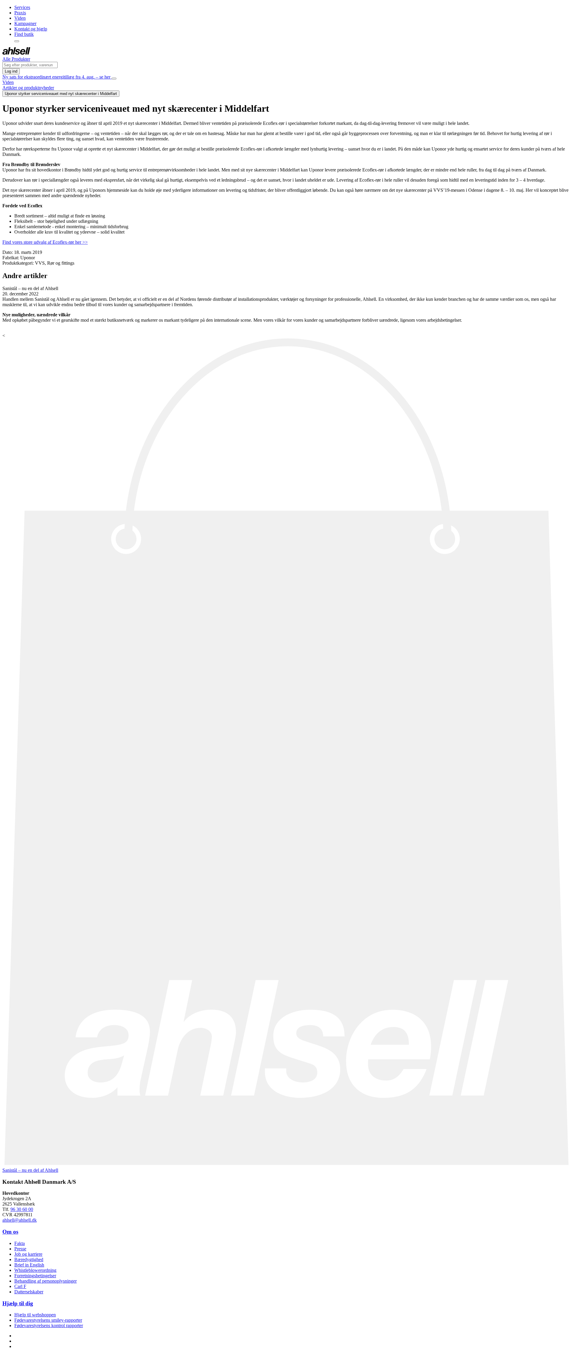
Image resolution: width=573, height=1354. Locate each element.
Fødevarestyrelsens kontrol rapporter (48, 1325)
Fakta (19, 1243)
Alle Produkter (16, 59)
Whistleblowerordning (35, 1270)
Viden (20, 18)
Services (22, 7)
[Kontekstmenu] (16, 41)
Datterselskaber (28, 1291)
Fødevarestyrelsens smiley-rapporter (48, 1320)
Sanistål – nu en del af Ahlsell (30, 1170)
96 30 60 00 (21, 1209)
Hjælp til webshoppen (35, 1314)
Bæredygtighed (28, 1259)
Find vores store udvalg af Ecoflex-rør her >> (45, 242)
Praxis (20, 12)
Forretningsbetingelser (35, 1275)
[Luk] (114, 78)
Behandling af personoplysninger (45, 1281)
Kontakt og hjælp (30, 28)
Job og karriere (28, 1254)
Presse (20, 1248)
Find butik (24, 34)
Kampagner (25, 23)
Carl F (20, 1286)
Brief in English (29, 1264)
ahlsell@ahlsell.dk (19, 1220)
